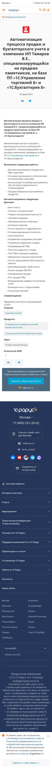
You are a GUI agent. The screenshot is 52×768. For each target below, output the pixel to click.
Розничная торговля (13, 313)
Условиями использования (26, 738)
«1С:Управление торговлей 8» (22, 155)
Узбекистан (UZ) (12, 654)
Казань (31, 611)
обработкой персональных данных (25, 718)
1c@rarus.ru (27, 387)
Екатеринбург (35, 605)
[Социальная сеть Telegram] (32, 457)
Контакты (7, 579)
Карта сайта (8, 588)
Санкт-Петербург (36, 632)
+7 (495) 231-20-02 (41, 3)
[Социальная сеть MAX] (39, 457)
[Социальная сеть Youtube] (19, 457)
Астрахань (33, 600)
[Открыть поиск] (40, 9)
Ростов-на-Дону (9, 627)
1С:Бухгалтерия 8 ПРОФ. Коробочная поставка (23, 333)
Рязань (31, 627)
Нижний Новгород (37, 616)
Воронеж (6, 605)
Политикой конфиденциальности (23, 741)
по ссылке (30, 728)
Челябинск (7, 637)
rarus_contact (28, 449)
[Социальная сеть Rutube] (26, 457)
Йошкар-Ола (8, 611)
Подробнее (35, 753)
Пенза (31, 621)
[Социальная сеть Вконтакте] (13, 457)
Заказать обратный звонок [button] (26, 381)
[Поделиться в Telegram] (29, 101)
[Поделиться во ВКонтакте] (22, 101)
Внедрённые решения (15, 17)
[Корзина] (44, 9)
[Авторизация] (48, 10)
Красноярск (8, 616)
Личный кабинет (15, 483)
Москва (5, 600)
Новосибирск (8, 621)
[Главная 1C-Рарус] (22, 10)
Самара (5, 632)
